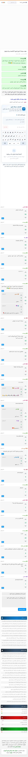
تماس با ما (22, 2)
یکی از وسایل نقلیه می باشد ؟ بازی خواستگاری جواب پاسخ (16, 638)
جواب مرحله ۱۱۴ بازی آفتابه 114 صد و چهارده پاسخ (17, 682)
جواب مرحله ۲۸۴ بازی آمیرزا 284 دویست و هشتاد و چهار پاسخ (15, 687)
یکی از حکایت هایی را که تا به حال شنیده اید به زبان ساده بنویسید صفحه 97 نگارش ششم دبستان (13, 626)
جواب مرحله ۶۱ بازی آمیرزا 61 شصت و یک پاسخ (15, 51)
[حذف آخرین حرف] (23, 143)
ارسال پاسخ (22, 609)
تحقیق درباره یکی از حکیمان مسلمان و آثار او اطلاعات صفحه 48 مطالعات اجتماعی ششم (13, 677)
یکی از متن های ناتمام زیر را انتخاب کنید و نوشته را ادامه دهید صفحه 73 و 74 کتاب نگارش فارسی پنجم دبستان (13, 628)
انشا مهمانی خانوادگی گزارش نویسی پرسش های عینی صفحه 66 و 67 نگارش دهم (13, 668)
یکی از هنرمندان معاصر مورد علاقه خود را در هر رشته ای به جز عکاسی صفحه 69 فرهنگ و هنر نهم (13, 621)
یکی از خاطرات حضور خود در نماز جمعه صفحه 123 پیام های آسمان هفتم (13, 643)
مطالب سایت (23, 732)
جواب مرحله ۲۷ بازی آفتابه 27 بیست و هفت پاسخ (17, 684)
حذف (6, 127)
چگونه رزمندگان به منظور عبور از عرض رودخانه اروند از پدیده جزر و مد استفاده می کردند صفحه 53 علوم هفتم (13, 694)
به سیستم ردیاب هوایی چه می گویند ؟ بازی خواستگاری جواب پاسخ (15, 670)
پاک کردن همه (21, 127)
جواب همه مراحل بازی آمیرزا (10, 751)
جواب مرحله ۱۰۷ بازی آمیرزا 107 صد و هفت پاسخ (17, 680)
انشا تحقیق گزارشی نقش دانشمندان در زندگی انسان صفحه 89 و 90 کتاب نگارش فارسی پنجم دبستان (13, 665)
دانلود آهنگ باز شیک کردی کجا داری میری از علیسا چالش (16, 701)
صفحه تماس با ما (17, 747)
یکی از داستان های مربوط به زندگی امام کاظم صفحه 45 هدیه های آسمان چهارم (13, 645)
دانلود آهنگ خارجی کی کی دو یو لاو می (19, 699)
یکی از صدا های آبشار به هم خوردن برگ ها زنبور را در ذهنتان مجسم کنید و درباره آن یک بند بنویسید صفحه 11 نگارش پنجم (13, 633)
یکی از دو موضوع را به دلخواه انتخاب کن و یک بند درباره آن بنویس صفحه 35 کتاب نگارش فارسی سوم (13, 635)
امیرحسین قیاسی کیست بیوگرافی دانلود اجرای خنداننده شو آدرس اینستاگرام (13, 663)
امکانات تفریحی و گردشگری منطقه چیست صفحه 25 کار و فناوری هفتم (14, 661)
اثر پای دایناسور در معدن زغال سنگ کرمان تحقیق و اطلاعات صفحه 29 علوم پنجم (13, 656)
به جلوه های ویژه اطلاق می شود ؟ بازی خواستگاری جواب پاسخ (15, 673)
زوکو (11, 753)
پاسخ (3, 218)
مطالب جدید (23, 713)
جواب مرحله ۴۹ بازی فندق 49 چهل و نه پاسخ (18, 689)
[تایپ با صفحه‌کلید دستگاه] (5, 143)
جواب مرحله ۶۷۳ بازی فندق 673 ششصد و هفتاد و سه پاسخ (16, 692)
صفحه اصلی (24, 709)
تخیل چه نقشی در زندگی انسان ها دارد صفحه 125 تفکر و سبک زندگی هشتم (13, 675)
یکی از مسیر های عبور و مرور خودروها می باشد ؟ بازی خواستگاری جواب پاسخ (13, 623)
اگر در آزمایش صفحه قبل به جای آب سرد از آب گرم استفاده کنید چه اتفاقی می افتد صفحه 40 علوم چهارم (13, 658)
